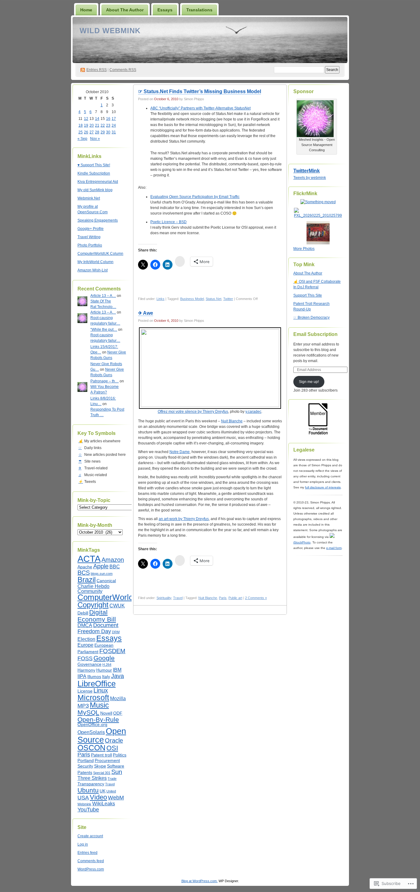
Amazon (112, 559)
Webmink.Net (88, 198)
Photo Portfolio (89, 245)
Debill (82, 613)
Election (86, 639)
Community (89, 591)
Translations (199, 9)
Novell (106, 713)
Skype (100, 766)
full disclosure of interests (323, 487)
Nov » (95, 138)
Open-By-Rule (98, 719)
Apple (101, 566)
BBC (114, 566)
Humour (104, 670)
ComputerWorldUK (110, 597)
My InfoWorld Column (95, 262)
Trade (112, 778)
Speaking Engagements (97, 220)
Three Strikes (92, 778)
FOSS (85, 658)
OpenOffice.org (92, 724)
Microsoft (93, 697)
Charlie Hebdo (93, 586)
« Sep (82, 138)
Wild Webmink (110, 30)
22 (103, 125)
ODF (117, 713)
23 (108, 125)
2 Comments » (256, 598)
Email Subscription (315, 334)
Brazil (86, 580)
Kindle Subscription (93, 173)
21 (97, 125)
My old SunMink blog (95, 190)
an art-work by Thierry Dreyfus (184, 519)
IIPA (81, 676)
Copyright (93, 605)
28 (97, 132)
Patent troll (101, 755)
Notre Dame (179, 452)
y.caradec (253, 411)
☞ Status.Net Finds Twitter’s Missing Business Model (199, 91)
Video (98, 797)
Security (85, 766)
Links (160, 299)
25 (80, 132)
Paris (83, 755)
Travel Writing (89, 237)
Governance (89, 664)
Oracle (114, 740)
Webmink (84, 804)
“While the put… (103, 329)
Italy (106, 676)
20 (91, 125)
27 (91, 132)
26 (86, 132)
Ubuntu (88, 790)
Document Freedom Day (97, 628)
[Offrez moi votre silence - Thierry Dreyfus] (210, 368)
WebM (116, 798)
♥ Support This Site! (93, 165)
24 (114, 125)
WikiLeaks (103, 803)
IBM (117, 670)
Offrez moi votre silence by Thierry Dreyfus (193, 411)
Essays (164, 9)
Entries (96, 70)
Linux (100, 690)
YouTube (88, 810)
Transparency (90, 784)
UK (102, 791)
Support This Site (307, 295)
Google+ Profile (90, 229)
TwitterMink (306, 170)
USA (83, 798)
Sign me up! (309, 382)
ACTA (89, 559)
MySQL (88, 712)
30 (108, 132)
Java (117, 676)
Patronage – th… (104, 381)
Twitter (228, 299)
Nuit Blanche (232, 421)
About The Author (125, 9)
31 (114, 132)
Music (99, 705)
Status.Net (213, 299)
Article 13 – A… (103, 296)
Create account (90, 836)
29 (103, 132)
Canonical (106, 580)
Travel (110, 784)
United (111, 791)
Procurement (107, 760)
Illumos (94, 676)
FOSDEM (112, 651)
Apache (84, 567)
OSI (112, 748)
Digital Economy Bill (96, 616)
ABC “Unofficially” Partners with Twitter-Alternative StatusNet (200, 108)
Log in (82, 844)
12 (86, 118)
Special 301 (101, 773)
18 (80, 125)
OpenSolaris (91, 732)
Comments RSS (122, 70)
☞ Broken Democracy (311, 317)
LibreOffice (96, 683)
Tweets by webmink (309, 178)
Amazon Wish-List (92, 270)
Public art (235, 598)
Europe (85, 645)
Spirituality (164, 598)
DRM (116, 632)
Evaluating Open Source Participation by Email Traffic (195, 197)
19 (86, 125)
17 (114, 118)
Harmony (86, 670)
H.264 (106, 664)
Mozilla (118, 698)
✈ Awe (145, 313)
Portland (85, 760)
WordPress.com (90, 869)
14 (97, 118)
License (85, 691)
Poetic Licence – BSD (168, 222)
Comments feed (90, 861)
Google (104, 657)
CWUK (117, 605)
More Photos (304, 249)
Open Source (101, 735)
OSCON (91, 748)
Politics (119, 755)
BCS (83, 572)
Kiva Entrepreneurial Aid (97, 182)
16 (108, 118)
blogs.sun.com (102, 573)
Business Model (192, 299)
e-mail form (334, 548)
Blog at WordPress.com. (199, 881)
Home (86, 9)
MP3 (83, 706)
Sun (116, 771)
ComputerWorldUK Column (100, 253)
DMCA (84, 625)
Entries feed (87, 853)
